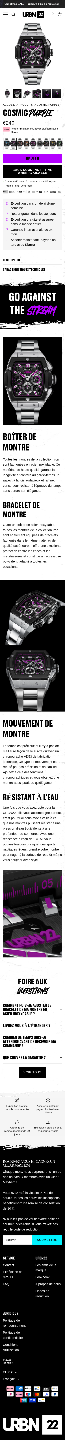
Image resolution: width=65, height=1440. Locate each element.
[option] (32, 54)
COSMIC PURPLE (48, 104)
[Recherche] (15, 14)
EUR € (7, 1372)
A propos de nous (48, 1284)
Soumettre (47, 1239)
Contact (8, 1265)
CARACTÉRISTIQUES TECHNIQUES (24, 269)
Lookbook (42, 1277)
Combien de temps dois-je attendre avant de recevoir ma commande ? (29, 1041)
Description (11, 260)
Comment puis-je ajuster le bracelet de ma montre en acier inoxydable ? (27, 1009)
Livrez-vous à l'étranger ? (26, 1026)
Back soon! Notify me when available (33, 171)
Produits (26, 104)
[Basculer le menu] (5, 14)
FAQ (6, 1284)
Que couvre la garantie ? (24, 1058)
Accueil (9, 104)
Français (9, 1379)
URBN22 (8, 1363)
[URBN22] (33, 14)
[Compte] (52, 14)
